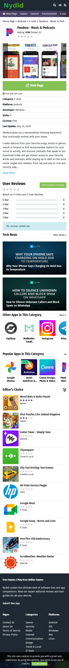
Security (30, 626)
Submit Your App (11, 603)
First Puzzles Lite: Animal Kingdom (40, 414)
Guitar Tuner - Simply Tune (35, 432)
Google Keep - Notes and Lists (38, 521)
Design (29, 642)
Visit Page (36, 85)
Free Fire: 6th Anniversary (35, 538)
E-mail (63, 13)
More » (62, 315)
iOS (50, 626)
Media (29, 630)
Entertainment (49, 13)
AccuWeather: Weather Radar (37, 556)
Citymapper (27, 450)
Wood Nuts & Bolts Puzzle (35, 396)
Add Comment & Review (53, 185)
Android (22, 21)
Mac (51, 634)
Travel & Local (33, 646)
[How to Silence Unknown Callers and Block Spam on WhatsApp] (34, 293)
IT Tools (30, 650)
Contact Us (8, 622)
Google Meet (27, 503)
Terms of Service (11, 630)
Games (23, 13)
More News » (59, 235)
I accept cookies (39, 664)
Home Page (11, 13)
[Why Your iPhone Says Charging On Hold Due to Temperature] (34, 257)
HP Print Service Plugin (33, 485)
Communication (34, 638)
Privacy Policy (10, 634)
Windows (53, 630)
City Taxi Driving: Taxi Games (36, 467)
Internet (30, 634)
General (35, 13)
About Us (8, 626)
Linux (52, 638)
